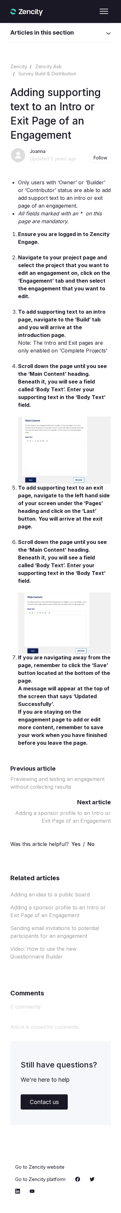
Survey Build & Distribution (47, 73)
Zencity (18, 66)
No (91, 844)
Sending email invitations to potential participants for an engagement (54, 932)
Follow (100, 157)
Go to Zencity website (40, 1167)
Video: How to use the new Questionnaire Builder (43, 953)
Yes (75, 844)
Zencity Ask (48, 66)
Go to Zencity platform (40, 1179)
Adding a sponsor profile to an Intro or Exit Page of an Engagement (58, 911)
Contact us (44, 1102)
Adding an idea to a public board (50, 894)
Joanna (37, 151)
